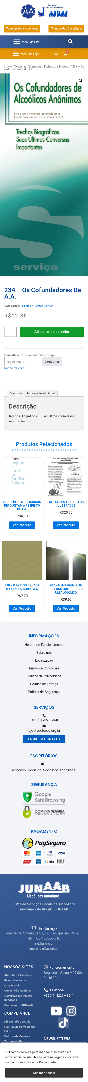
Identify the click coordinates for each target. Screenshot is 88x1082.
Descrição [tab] (16, 393)
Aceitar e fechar (44, 1073)
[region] (44, 1062)
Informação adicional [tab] (41, 393)
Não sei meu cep (14, 367)
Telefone (57, 990)
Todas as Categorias (28, 66)
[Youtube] (56, 1011)
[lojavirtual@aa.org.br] (44, 725)
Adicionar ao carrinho (51, 332)
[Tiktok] (63, 1022)
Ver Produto (22, 525)
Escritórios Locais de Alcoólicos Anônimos (42, 770)
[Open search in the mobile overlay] (56, 53)
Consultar (52, 361)
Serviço (48, 305)
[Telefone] (46, 990)
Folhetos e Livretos (57, 66)
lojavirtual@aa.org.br (44, 730)
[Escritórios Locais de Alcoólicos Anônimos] (42, 763)
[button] (26, 42)
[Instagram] (71, 1011)
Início (8, 66)
